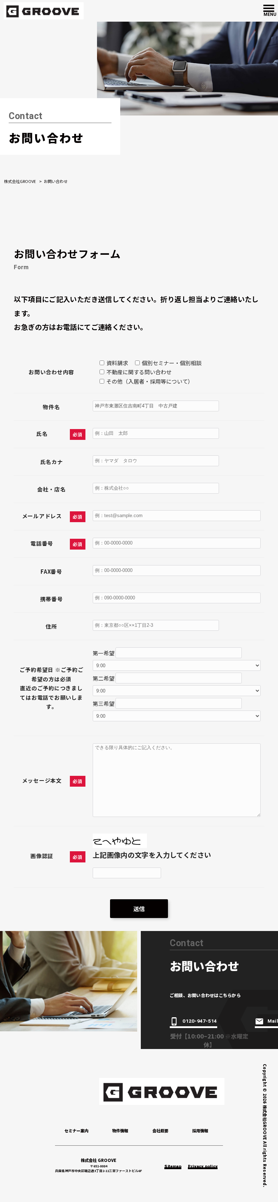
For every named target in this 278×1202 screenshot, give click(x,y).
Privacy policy (203, 1166)
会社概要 (160, 1130)
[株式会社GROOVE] (44, 9)
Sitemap (172, 1166)
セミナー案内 (76, 1130)
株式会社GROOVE (20, 181)
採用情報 (200, 1130)
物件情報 (120, 1130)
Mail (273, 1021)
